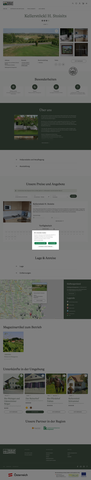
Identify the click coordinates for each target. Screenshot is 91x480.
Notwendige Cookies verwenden (45, 246)
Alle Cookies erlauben (40, 243)
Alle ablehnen (52, 243)
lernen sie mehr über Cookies (38, 240)
